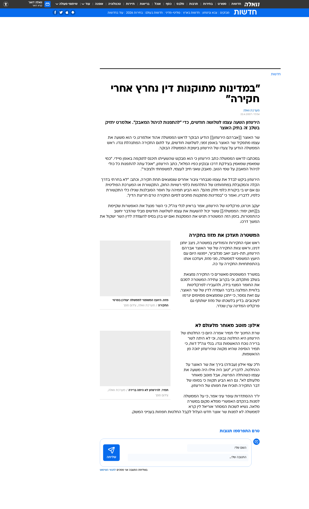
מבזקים (224, 13)
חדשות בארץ (191, 13)
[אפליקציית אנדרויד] (72, 12)
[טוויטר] (61, 12)
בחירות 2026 (134, 13)
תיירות (130, 4)
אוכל (157, 4)
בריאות (144, 4)
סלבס (180, 4)
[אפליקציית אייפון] (67, 12)
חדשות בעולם (154, 13)
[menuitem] (233, 4)
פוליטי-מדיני (172, 13)
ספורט (222, 4)
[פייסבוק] (55, 12)
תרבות (193, 4)
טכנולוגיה (114, 4)
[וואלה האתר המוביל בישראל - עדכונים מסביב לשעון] (252, 4)
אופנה (99, 4)
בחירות (208, 4)
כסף (169, 4)
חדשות (236, 4)
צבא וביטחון (209, 13)
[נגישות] (5, 4)
